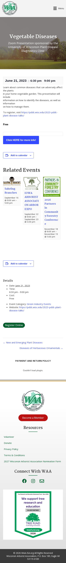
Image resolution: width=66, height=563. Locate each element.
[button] (33, 417)
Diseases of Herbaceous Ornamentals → (41, 348)
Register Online (14, 325)
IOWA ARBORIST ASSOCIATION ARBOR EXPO (32, 201)
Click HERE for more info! (21, 140)
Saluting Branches (11, 191)
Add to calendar (19, 155)
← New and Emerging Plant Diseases (23, 342)
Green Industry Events (39, 304)
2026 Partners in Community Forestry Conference (51, 212)
